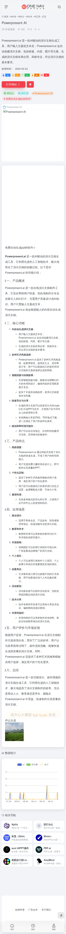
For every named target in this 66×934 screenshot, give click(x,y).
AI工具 (37, 16)
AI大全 (13, 16)
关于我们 (46, 909)
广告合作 (33, 909)
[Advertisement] (33, 200)
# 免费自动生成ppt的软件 (17, 98)
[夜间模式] (61, 915)
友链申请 (20, 909)
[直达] (30, 826)
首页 (6, 16)
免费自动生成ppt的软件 (19, 247)
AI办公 (21, 16)
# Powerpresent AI (42, 93)
